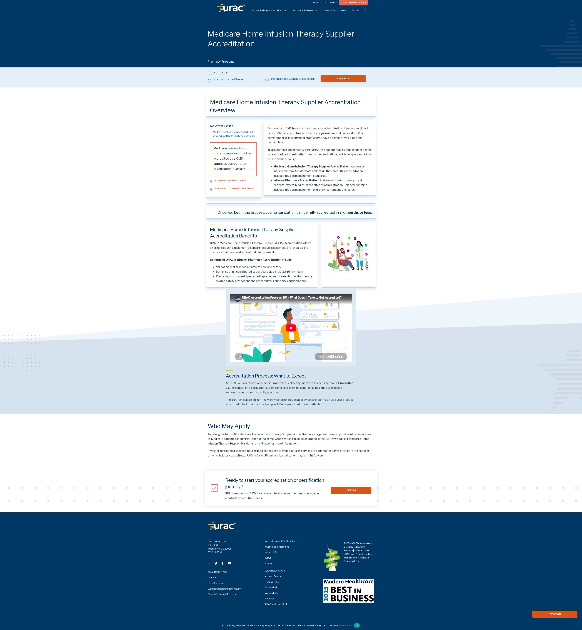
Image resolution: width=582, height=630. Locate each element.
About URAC (329, 10)
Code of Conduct (273, 576)
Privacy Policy (272, 587)
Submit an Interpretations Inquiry (224, 588)
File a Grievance (329, 3)
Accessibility (271, 593)
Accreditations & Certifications (269, 10)
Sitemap (269, 598)
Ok (357, 625)
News (343, 10)
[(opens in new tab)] (348, 590)
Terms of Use (272, 582)
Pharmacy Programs (221, 61)
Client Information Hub (353, 3)
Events (355, 10)
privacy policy (345, 625)
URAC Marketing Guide (276, 604)
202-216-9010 (215, 552)
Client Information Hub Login (222, 594)
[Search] (363, 10)
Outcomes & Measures (304, 10)
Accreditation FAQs (217, 572)
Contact (314, 3)
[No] (578, 625)
